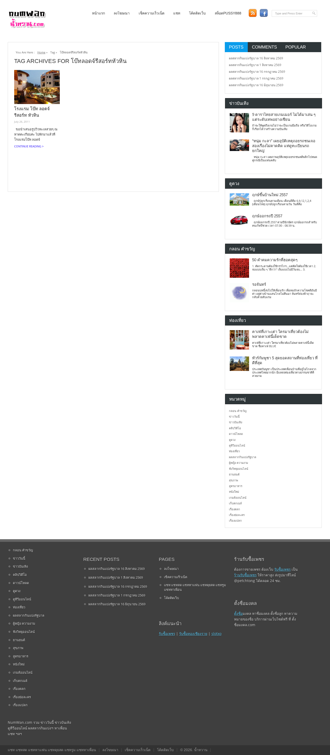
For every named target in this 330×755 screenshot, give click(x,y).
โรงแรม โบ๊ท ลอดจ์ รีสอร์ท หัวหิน (32, 112)
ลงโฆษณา (122, 13)
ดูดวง (232, 440)
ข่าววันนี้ (234, 416)
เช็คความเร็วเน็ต (151, 13)
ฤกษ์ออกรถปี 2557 (267, 216)
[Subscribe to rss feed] (252, 13)
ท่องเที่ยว (234, 451)
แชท (176, 13)
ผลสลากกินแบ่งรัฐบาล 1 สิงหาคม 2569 (255, 65)
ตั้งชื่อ (238, 613)
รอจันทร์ (259, 284)
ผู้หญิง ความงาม (238, 463)
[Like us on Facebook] (263, 13)
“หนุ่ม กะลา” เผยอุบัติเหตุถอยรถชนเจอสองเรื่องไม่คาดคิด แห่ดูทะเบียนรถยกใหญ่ (283, 146)
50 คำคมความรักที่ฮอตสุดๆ (275, 260)
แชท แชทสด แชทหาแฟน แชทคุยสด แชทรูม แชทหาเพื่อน (195, 587)
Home (41, 52)
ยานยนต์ (234, 474)
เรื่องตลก (234, 509)
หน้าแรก (98, 13)
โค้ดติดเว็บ (197, 13)
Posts (236, 47)
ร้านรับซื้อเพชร (245, 575)
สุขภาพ (233, 480)
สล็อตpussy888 (228, 13)
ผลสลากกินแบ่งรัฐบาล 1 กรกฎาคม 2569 (256, 78)
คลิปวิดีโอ (235, 428)
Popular (295, 47)
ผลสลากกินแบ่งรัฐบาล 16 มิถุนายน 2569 (256, 85)
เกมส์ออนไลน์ (237, 497)
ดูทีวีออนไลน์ (237, 445)
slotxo (216, 633)
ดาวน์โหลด (236, 434)
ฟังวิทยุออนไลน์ (238, 469)
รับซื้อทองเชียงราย (193, 633)
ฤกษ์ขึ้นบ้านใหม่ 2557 (270, 195)
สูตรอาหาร (235, 486)
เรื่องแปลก (235, 520)
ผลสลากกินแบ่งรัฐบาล (242, 457)
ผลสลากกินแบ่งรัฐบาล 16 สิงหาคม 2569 (256, 58)
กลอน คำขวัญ (237, 411)
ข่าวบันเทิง (235, 422)
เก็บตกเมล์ (235, 503)
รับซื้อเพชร (167, 633)
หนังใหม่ (234, 492)
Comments (264, 47)
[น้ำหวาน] (27, 27)
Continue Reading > (29, 146)
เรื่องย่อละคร (237, 515)
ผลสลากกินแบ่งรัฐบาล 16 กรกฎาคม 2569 (257, 71)
